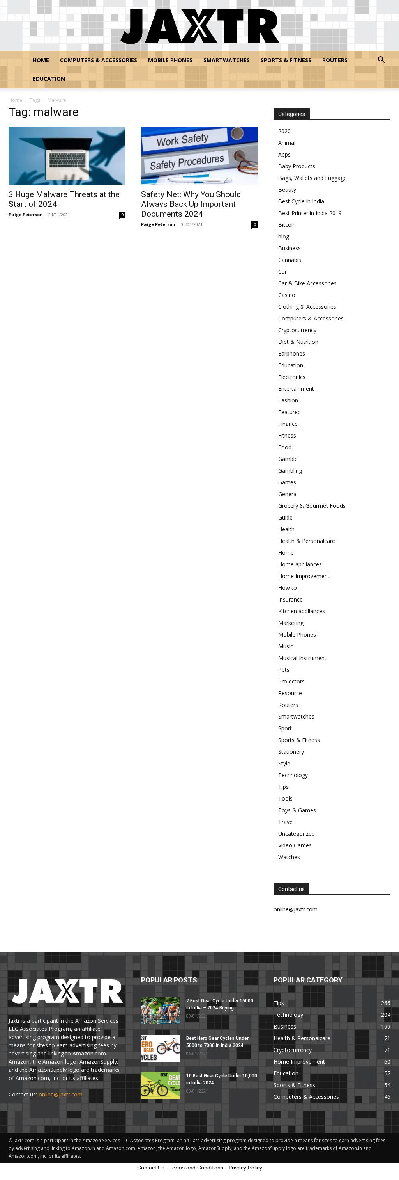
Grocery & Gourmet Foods (312, 505)
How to (287, 587)
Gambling (290, 470)
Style (284, 763)
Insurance (290, 599)
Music (285, 646)
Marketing (291, 622)
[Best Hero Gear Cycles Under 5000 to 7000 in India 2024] (160, 1048)
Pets (284, 669)
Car (282, 271)
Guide (285, 517)
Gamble (288, 459)
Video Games (295, 845)
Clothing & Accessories (307, 306)
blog (283, 236)
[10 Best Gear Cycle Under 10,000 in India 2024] (160, 1085)
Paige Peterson (26, 214)
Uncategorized (296, 833)
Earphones (291, 353)
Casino (286, 295)
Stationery (291, 751)
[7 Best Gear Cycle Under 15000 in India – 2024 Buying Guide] (160, 1010)
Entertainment (296, 388)
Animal (286, 142)
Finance (288, 423)
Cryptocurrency (297, 330)
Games (287, 482)
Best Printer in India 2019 (310, 213)
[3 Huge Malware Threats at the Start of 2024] (67, 156)
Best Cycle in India (301, 201)
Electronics (291, 377)
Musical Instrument (302, 658)
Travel (286, 822)
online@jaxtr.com (61, 1094)
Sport (285, 728)
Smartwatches (226, 60)
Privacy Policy (245, 1167)
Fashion (288, 400)
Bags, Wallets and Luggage (312, 178)
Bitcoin (287, 224)
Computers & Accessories (98, 60)
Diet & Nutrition (298, 341)
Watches (289, 857)
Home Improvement (304, 576)
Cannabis (289, 259)
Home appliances (300, 564)
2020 (284, 131)
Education (49, 78)
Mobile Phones (170, 60)
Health (286, 529)
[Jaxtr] (199, 26)
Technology (293, 775)
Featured (289, 412)
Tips (283, 786)
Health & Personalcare (306, 541)
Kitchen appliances (301, 611)
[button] (381, 60)
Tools (285, 798)
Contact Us (150, 1167)
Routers (335, 60)
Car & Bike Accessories (307, 283)
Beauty (287, 189)
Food (284, 447)
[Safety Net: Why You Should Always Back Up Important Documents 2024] (199, 156)
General (288, 494)
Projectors (291, 681)
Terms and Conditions (196, 1167)
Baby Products (296, 166)
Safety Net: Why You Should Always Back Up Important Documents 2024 (191, 204)
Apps (284, 154)
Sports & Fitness (286, 60)
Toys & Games (297, 810)
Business (289, 248)
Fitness (287, 435)
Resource (290, 693)
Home (41, 60)
